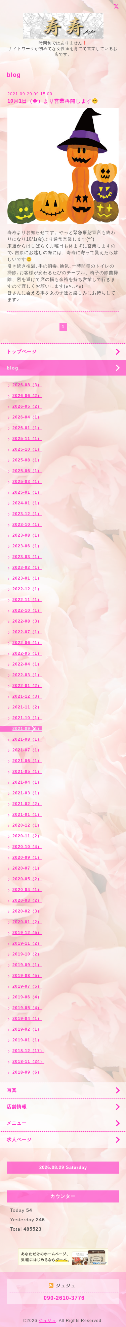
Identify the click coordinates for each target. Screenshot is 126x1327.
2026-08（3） (27, 385)
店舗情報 (17, 1106)
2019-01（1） (27, 1040)
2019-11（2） (27, 943)
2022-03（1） (27, 675)
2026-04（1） (27, 417)
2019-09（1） (27, 965)
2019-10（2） (27, 954)
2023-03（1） (27, 556)
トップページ (22, 351)
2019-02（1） (27, 1029)
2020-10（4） (27, 846)
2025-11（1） (27, 438)
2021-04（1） (27, 782)
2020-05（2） (27, 879)
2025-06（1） (27, 471)
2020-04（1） (27, 889)
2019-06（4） (27, 997)
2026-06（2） (27, 395)
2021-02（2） (27, 803)
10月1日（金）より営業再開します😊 (52, 101)
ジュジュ (47, 1320)
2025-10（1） (27, 449)
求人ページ (19, 1139)
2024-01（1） (27, 503)
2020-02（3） (27, 911)
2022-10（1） (27, 610)
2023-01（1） (27, 578)
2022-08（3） (27, 621)
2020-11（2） (27, 836)
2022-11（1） (27, 599)
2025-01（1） (27, 492)
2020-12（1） (27, 825)
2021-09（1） (27, 728)
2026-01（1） (27, 428)
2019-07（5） (27, 986)
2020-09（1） (27, 857)
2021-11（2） (27, 707)
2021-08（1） (27, 739)
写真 (12, 1090)
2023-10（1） (27, 524)
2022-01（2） (27, 685)
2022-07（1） (27, 632)
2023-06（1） (27, 546)
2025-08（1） (27, 460)
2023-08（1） (27, 535)
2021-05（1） (27, 771)
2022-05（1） (27, 653)
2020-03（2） (27, 900)
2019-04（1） (27, 1018)
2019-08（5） (27, 975)
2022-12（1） (27, 589)
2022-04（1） (27, 664)
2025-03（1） (27, 481)
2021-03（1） (27, 793)
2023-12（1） (27, 513)
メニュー (17, 1123)
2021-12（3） (27, 696)
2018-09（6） (27, 1072)
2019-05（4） (27, 1007)
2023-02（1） (27, 567)
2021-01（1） (27, 814)
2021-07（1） (27, 750)
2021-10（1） (27, 718)
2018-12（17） (28, 1050)
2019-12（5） (27, 932)
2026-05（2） (27, 406)
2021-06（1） (27, 760)
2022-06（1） (27, 642)
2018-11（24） (28, 1061)
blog (12, 368)
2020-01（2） (27, 922)
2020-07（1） (27, 868)
